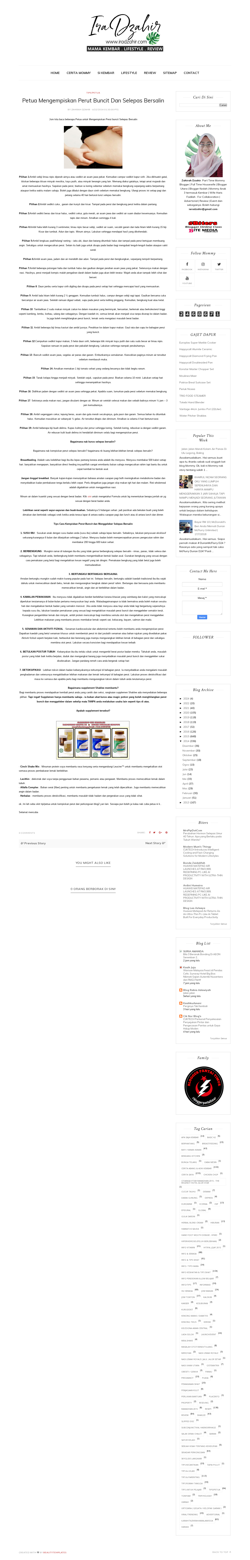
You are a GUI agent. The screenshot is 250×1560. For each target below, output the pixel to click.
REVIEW (150, 73)
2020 (186, 712)
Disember (188, 745)
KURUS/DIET (187, 1309)
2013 (186, 802)
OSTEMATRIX (213, 1365)
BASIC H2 (211, 1137)
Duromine (186, 1204)
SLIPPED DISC (187, 1421)
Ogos (185, 764)
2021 (186, 708)
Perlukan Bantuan (191, 1396)
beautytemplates (54, 1552)
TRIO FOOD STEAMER (192, 395)
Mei (184, 779)
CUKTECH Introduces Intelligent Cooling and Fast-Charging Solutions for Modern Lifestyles (201, 852)
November (188, 750)
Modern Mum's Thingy (197, 846)
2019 (186, 717)
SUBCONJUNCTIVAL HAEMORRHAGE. (198, 1427)
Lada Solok (187, 1334)
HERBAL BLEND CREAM (192, 1222)
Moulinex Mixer (188, 375)
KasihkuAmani (192, 1003)
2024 (186, 698)
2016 (186, 731)
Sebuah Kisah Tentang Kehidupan (199, 1446)
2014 (186, 741)
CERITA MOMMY (79, 73)
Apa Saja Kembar (190, 1137)
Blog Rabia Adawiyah (197, 990)
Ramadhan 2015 (189, 1409)
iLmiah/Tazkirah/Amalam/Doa (197, 1520)
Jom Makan (207, 1291)
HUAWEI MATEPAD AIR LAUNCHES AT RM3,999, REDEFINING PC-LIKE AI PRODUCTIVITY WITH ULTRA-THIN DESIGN (203, 872)
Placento (214, 1396)
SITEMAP (170, 73)
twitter (219, 269)
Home (55, 73)
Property (186, 1402)
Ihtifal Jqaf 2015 (212, 1247)
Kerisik (207, 1322)
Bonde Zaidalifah (194, 863)
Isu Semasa (187, 1291)
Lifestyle (129, 73)
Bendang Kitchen (190, 1156)
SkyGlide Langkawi (191, 1458)
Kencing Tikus (188, 1322)
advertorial (213, 1514)
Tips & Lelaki (188, 1471)
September (189, 760)
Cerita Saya (187, 1174)
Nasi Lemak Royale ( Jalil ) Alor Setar (201, 1359)
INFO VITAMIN (188, 1247)
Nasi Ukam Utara (190, 1365)
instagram (203, 269)
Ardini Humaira (193, 885)
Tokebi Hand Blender (191, 402)
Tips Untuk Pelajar (191, 1489)
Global (202, 1210)
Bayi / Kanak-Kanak (191, 1149)
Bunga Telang (189, 1162)
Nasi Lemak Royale (208, 1353)
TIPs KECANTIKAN (189, 1464)
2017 (186, 726)
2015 (186, 736)
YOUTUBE (187, 283)
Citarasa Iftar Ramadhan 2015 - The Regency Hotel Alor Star (200, 1181)
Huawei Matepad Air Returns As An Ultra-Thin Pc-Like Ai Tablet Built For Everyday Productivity (201, 914)
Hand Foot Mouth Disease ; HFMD (199, 1235)
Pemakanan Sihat (190, 1384)
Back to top (220, 1552)
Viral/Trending (189, 1514)
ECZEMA (203, 1204)
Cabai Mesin (210, 1162)
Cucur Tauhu (188, 1191)
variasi (185, 1526)
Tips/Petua (93, 92)
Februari (187, 793)
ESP (216, 1204)
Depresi (209, 1197)
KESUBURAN (202, 1303)
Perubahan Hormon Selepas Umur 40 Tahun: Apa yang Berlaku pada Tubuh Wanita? (202, 836)
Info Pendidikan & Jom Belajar (197, 1278)
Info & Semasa (189, 1253)
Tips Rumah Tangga (192, 1483)
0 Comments (27, 833)
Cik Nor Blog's (192, 1016)
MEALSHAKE (187, 1340)
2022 (186, 703)
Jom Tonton (188, 1297)
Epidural (186, 1210)
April (185, 783)
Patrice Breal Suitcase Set (194, 382)
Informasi (205, 1284)
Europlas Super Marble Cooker (197, 342)
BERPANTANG (188, 1143)
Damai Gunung (189, 1197)
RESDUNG (204, 1402)
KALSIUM (207, 1297)
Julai (185, 769)
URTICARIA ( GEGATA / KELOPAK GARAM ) (201, 1508)
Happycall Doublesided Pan (196, 362)
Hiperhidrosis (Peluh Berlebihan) (199, 1241)
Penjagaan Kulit (190, 1390)
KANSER (185, 1303)
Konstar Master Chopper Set (196, 369)
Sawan (212, 1433)
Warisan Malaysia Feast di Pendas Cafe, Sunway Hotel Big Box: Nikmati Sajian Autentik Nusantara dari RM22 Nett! (203, 975)
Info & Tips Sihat (190, 1259)
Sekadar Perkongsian (193, 1452)
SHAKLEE (201, 1415)
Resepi (208, 1409)
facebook (187, 269)
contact (191, 73)
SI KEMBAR (106, 73)
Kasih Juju (189, 967)
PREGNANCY (187, 1377)
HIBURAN (214, 1222)
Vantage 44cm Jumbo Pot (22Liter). (200, 409)
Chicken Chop (211, 1174)
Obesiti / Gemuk (189, 1371)
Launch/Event (208, 1334)
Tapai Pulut (213, 1464)
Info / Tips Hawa (190, 1266)
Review (185, 1415)
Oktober (187, 755)
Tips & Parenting (190, 1477)
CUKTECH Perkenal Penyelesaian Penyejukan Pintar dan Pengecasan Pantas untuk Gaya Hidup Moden (202, 1024)
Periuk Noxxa (187, 389)
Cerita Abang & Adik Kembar (196, 1168)
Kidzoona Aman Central (194, 1328)
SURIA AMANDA (193, 951)
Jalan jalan (189, 992)
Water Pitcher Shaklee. (193, 415)
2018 (186, 722)
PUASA (205, 1377)
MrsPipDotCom (192, 830)
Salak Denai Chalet (191, 1433)
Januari (186, 797)
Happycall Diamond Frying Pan (198, 356)
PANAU (208, 1371)
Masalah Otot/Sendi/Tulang (196, 1346)
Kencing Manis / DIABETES (194, 1315)
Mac (184, 788)
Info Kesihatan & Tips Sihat (196, 1272)
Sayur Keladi (188, 1440)
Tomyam (186, 1495)
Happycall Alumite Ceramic (195, 349)
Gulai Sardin (188, 1216)
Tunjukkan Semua (218, 924)
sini (89, 496)
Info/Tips (186, 1284)
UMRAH (185, 1502)
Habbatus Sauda (190, 1228)
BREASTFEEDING (210, 1143)
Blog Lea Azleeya (194, 908)
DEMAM (206, 1191)
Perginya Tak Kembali (195, 1006)
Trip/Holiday (205, 1495)
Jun (184, 774)
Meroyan (186, 1353)
